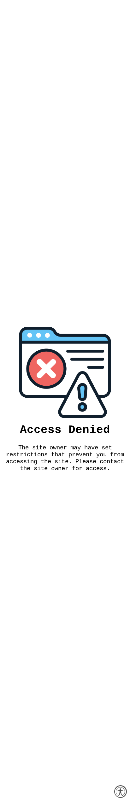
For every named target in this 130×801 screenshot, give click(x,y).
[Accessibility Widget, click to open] (120, 791)
